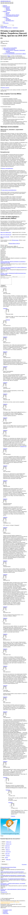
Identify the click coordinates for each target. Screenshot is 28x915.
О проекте (5, 911)
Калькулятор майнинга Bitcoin (12, 14)
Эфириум (8, 9)
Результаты (24, 864)
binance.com (8, 843)
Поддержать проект (7, 909)
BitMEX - (6, 841)
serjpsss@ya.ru (23, 446)
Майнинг (5, 11)
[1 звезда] (3, 247)
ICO (4, 21)
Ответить (5, 308)
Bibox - (6, 847)
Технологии (5, 23)
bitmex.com (8, 841)
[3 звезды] (12, 247)
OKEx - (5, 853)
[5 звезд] (22, 247)
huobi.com (7, 845)
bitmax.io (8, 849)
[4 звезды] (17, 247)
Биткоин (8, 7)
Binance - (6, 843)
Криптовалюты (6, 6)
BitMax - (6, 849)
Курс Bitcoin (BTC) (10, 20)
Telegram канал (15, 240)
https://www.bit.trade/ (5, 236)
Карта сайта (5, 913)
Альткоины (8, 10)
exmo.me (8, 855)
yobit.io (6, 857)
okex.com (7, 853)
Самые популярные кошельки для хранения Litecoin (12, 871)
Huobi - (6, 845)
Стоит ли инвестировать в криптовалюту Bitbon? (14, 53)
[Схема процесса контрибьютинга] (8, 190)
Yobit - (5, 857)
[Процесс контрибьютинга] (7, 168)
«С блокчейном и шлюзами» (12, 16)
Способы (8, 12)
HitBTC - (6, 859)
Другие (3, 861)
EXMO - (6, 855)
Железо (7, 13)
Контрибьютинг (10, 52)
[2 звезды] (7, 247)
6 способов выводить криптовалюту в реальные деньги (13, 875)
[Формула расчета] (5, 87)
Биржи (7, 18)
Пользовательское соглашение (7, 901)
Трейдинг (5, 17)
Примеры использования (9, 49)
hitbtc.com (8, 859)
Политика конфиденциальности (10, 902)
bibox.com (7, 847)
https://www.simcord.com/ (6, 234)
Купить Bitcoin (4, 26)
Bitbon (8, 55)
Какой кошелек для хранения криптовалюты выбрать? (13, 878)
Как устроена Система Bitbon (10, 47)
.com (5, 1)
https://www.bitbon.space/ (6, 232)
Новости (5, 5)
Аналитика (8, 19)
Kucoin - (6, 851)
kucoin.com (8, 851)
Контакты (5, 912)
